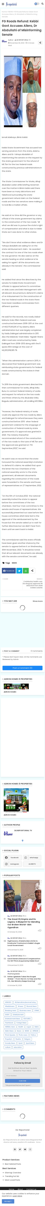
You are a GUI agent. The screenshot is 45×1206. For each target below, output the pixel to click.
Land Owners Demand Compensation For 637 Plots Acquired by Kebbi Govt (24, 960)
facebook (14, 858)
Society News (10, 1043)
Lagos (28, 1027)
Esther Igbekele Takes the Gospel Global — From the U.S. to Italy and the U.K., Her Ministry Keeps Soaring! (24, 979)
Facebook (10, 571)
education (18, 1047)
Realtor (18, 1039)
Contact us (31, 1189)
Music (19, 1031)
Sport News (30, 1043)
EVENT (7, 1014)
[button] (42, 3)
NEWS (10, 12)
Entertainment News (12, 1019)
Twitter (19, 570)
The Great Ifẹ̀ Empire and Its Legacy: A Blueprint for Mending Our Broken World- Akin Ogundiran (24, 923)
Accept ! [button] (8, 1201)
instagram (14, 864)
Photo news (23, 1035)
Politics (33, 1035)
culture (7, 1047)
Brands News (32, 1006)
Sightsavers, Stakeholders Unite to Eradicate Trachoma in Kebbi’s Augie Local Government (24, 943)
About (20, 1189)
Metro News (9, 1031)
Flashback (9, 1023)
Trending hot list (12, 1176)
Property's (8, 1039)
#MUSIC (8, 1002)
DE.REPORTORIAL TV (23, 830)
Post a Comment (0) (22, 668)
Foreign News (21, 1023)
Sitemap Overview (13, 1172)
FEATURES (27, 1019)
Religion (27, 1039)
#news (20, 1006)
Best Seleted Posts (13, 1164)
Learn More (17, 1196)
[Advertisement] (20, 630)
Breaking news (10, 1010)
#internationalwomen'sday (25, 1002)
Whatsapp (26, 570)
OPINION (35, 1031)
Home (4, 12)
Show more (37, 601)
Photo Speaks (10, 1035)
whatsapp (34, 858)
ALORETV (32, 864)
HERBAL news (10, 1027)
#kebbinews (9, 1006)
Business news (25, 1010)
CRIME (36, 1010)
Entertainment (18, 1014)
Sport (20, 1043)
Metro (37, 1027)
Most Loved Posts (12, 1180)
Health (20, 1027)
